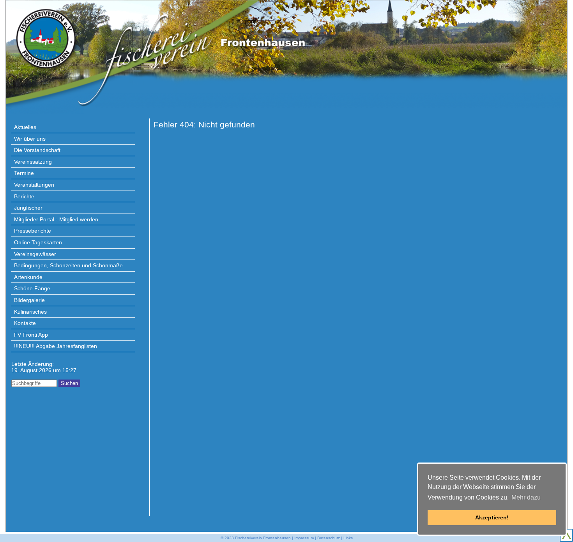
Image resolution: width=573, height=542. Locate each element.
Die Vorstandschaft (37, 150)
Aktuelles (25, 127)
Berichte (24, 196)
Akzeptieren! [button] (492, 517)
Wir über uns (30, 139)
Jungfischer (28, 208)
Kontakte (25, 323)
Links (348, 538)
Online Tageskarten (38, 242)
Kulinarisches (30, 312)
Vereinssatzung (33, 162)
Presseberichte (32, 231)
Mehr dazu (526, 497)
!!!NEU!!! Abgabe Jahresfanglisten (55, 346)
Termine (24, 173)
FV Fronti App (31, 335)
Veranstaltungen (34, 185)
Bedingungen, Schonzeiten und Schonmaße (68, 265)
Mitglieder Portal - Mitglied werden (56, 219)
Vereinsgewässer (35, 254)
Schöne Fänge (32, 288)
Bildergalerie (29, 300)
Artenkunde (28, 277)
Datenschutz (328, 538)
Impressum (304, 538)
